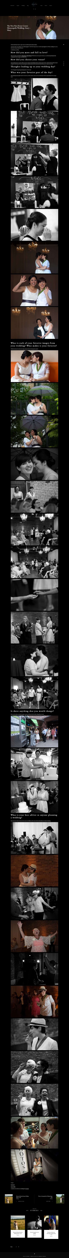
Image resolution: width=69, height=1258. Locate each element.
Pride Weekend (29, 55)
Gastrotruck (13, 1184)
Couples (18, 5)
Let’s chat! (27, 1188)
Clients (46, 5)
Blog (27, 5)
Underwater (12, 5)
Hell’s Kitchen (24, 55)
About (41, 5)
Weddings (23, 5)
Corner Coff (13, 1186)
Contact (51, 5)
